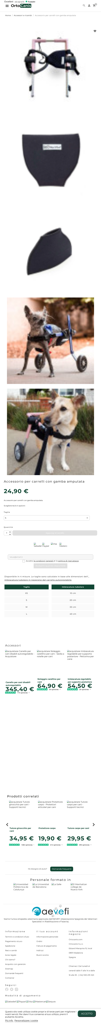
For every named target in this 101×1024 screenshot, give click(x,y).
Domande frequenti (61, 869)
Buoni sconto (42, 955)
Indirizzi (40, 950)
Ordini (39, 941)
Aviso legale (10, 955)
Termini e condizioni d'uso (17, 937)
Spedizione (10, 946)
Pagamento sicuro (13, 941)
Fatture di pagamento (46, 946)
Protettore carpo (47, 828)
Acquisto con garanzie (15, 964)
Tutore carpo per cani (78, 828)
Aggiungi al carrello (55, 533)
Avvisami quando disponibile (50, 566)
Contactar (9, 978)
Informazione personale (47, 937)
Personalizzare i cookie (26, 1020)
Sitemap (9, 969)
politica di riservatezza (68, 561)
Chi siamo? (10, 959)
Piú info (9, 1020)
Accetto (86, 1013)
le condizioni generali (44, 561)
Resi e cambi (11, 950)
